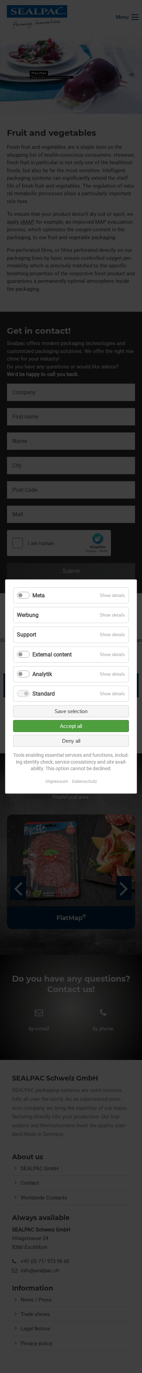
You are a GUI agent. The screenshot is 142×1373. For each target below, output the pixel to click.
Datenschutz (84, 781)
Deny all (71, 741)
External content (52, 654)
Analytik (42, 674)
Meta (38, 595)
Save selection (71, 711)
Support (26, 635)
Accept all (71, 726)
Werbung (28, 615)
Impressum (56, 781)
